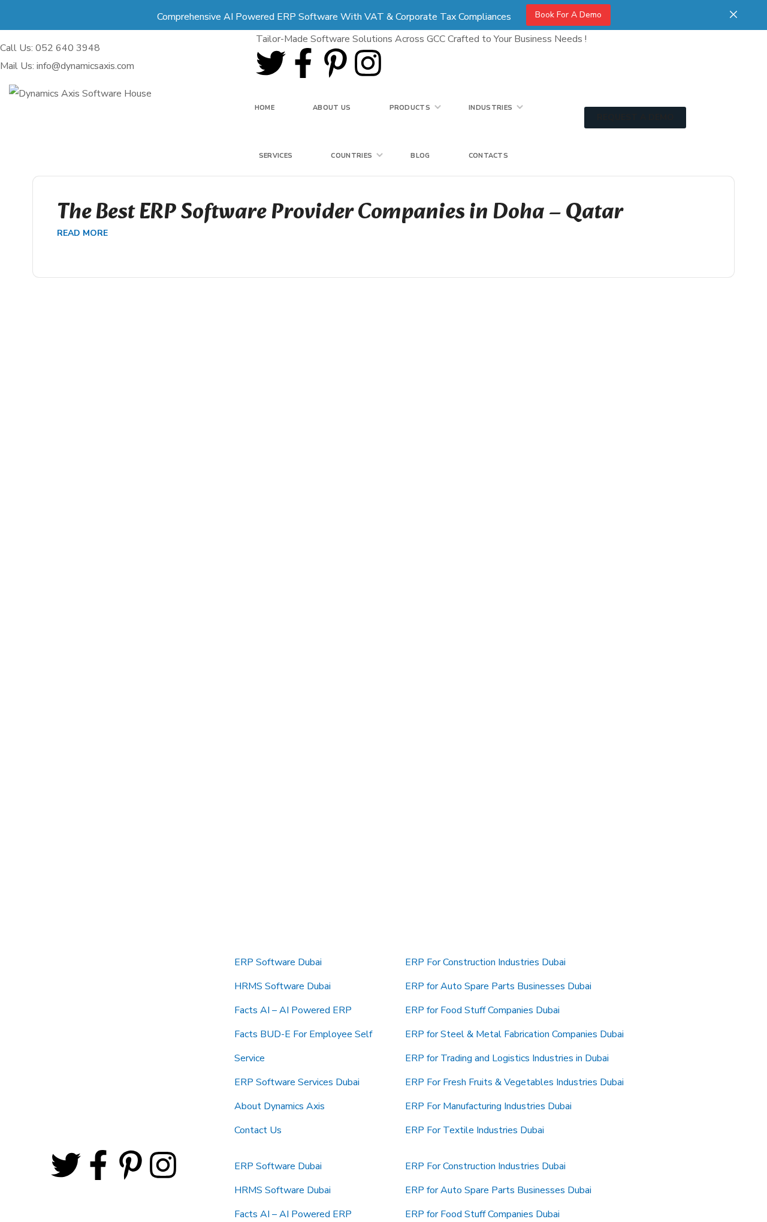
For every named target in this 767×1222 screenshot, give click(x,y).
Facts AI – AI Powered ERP (293, 1010)
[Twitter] (271, 63)
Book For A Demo (568, 14)
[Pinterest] (336, 63)
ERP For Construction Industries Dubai (485, 962)
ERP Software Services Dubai (297, 1082)
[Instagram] (368, 63)
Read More (82, 233)
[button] (671, 95)
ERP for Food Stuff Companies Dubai (482, 1010)
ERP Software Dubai (278, 962)
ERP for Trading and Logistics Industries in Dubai (507, 1058)
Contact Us (258, 1130)
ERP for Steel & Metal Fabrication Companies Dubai (514, 1034)
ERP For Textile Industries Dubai (474, 1130)
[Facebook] (303, 63)
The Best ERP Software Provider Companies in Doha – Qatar (340, 213)
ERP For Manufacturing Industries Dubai (488, 1106)
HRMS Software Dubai (282, 986)
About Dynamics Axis (279, 1106)
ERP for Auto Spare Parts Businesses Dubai (498, 986)
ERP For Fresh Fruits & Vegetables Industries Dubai (514, 1082)
